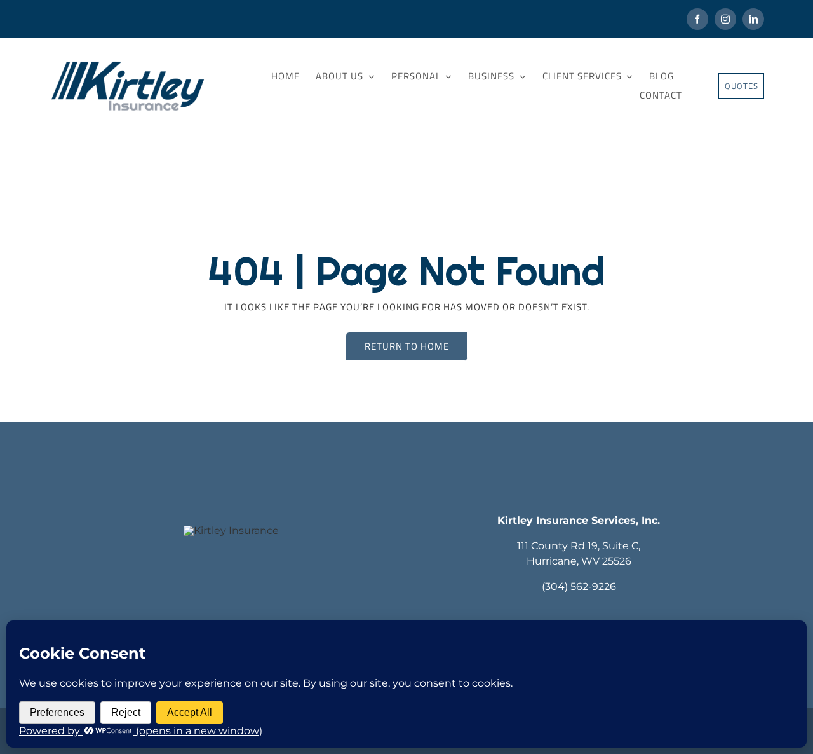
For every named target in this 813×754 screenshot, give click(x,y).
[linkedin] (753, 19)
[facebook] (697, 19)
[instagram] (725, 19)
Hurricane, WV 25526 (579, 561)
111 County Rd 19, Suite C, (578, 546)
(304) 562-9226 (579, 586)
